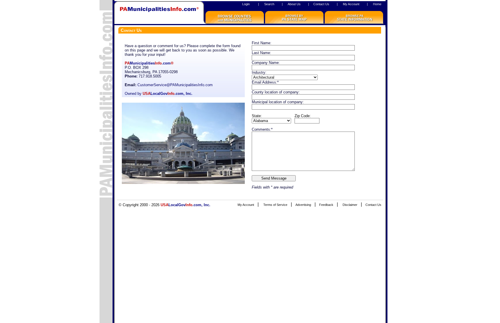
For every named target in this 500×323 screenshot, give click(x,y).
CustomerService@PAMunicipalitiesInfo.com (175, 85)
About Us (294, 4)
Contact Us (321, 4)
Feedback (326, 204)
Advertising (303, 204)
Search (269, 4)
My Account (351, 4)
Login (246, 4)
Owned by (158, 93)
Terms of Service (275, 204)
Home (377, 4)
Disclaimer (350, 204)
